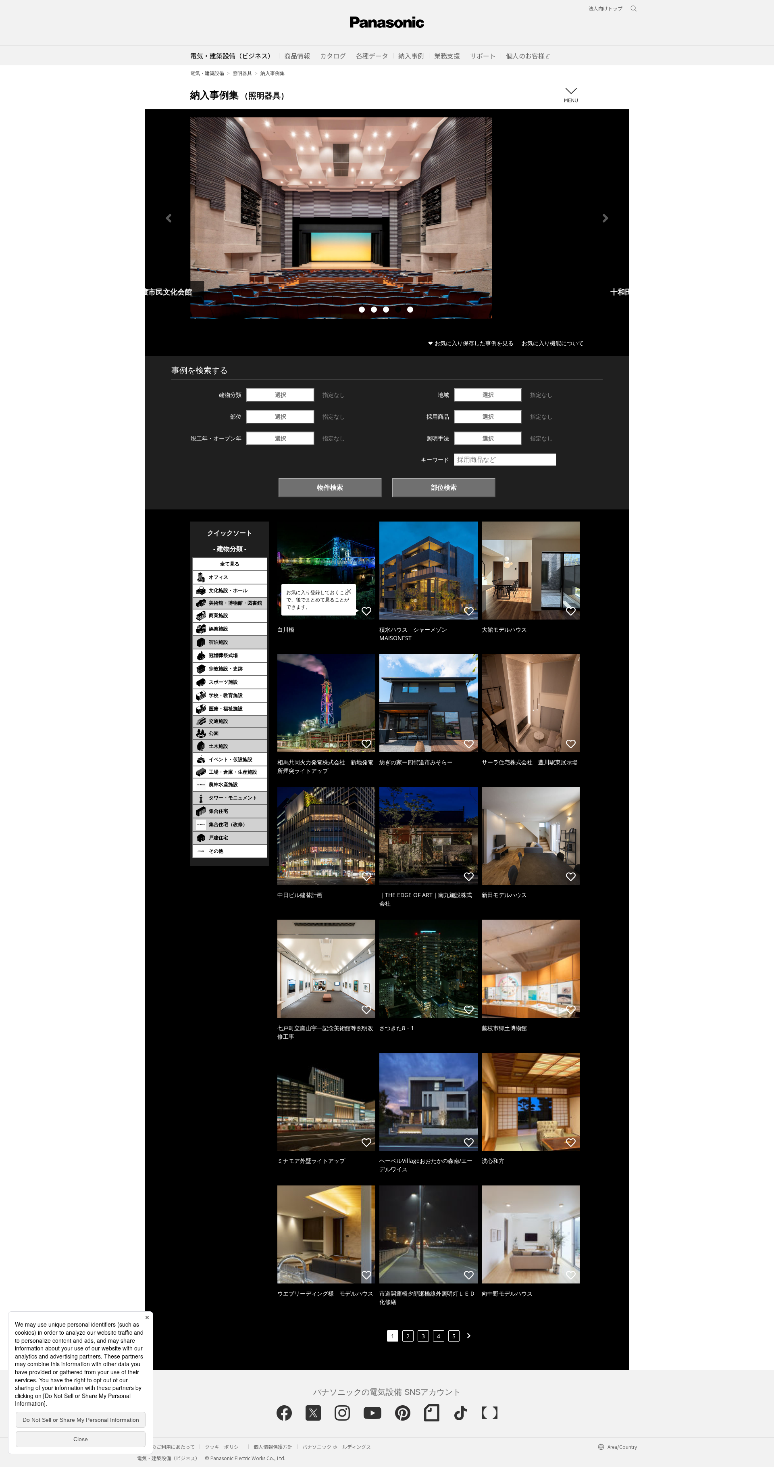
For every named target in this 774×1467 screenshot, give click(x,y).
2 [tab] (375, 311)
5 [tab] (411, 311)
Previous (168, 218)
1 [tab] (363, 311)
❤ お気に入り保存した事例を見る (471, 343)
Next (605, 218)
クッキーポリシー (224, 1446)
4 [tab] (399, 311)
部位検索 (444, 487)
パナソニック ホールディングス (336, 1446)
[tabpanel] (387, 218)
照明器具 (242, 73)
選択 (280, 395)
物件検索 (330, 487)
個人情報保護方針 (273, 1446)
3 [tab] (387, 311)
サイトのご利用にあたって (166, 1446)
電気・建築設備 (207, 73)
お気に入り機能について (553, 343)
